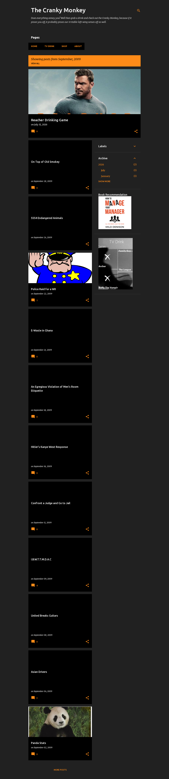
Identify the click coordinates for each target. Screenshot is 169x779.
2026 (101, 164)
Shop (64, 46)
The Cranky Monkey (58, 10)
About (78, 46)
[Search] (139, 11)
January (105, 176)
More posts (60, 770)
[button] (136, 131)
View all (35, 63)
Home (34, 46)
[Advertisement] (117, 347)
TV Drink (49, 46)
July (103, 170)
